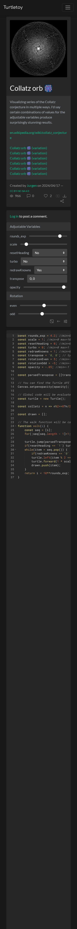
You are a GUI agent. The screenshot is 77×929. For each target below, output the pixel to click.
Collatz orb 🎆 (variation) (28, 148)
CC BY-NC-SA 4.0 (19, 191)
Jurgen (32, 185)
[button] (48, 195)
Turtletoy (13, 7)
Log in (14, 216)
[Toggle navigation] (68, 7)
